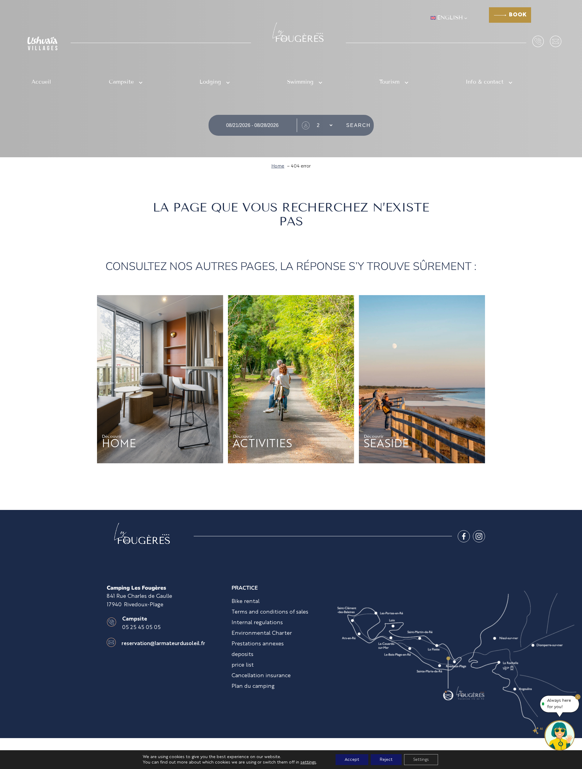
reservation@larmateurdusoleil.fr (163, 643)
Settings (421, 759)
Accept (352, 759)
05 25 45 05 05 (141, 627)
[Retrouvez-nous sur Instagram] (479, 536)
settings (308, 762)
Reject (386, 759)
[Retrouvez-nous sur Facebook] (464, 536)
